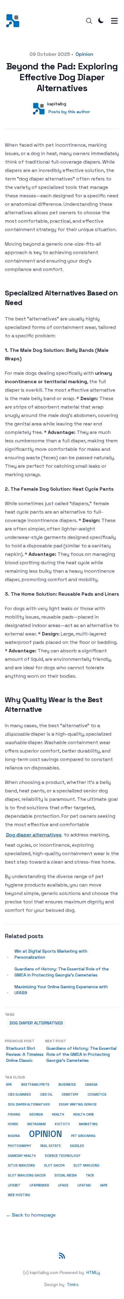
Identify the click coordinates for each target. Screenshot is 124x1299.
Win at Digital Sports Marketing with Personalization (50, 954)
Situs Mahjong (21, 1165)
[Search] (89, 20)
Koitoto (62, 1124)
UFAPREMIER (39, 1185)
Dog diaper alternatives (33, 835)
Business (67, 1084)
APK (9, 1085)
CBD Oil (46, 1095)
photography (19, 1146)
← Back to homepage (31, 1215)
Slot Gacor (54, 1165)
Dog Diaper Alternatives (36, 1023)
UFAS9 (63, 1185)
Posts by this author (69, 111)
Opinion (84, 54)
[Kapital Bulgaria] (14, 20)
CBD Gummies (19, 1095)
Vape (103, 1185)
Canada (91, 1085)
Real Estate (50, 1146)
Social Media (65, 1175)
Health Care (83, 1114)
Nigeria (14, 1136)
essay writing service (78, 1104)
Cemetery (70, 1095)
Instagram (36, 1124)
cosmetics (97, 1094)
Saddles (77, 1146)
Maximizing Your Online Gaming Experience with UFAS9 (61, 989)
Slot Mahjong (86, 1165)
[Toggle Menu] (114, 21)
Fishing (14, 1114)
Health (58, 1114)
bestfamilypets (35, 1084)
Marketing (88, 1124)
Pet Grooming (83, 1136)
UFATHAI (84, 1185)
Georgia (36, 1114)
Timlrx (73, 1284)
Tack (90, 1175)
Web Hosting (19, 1195)
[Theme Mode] (101, 20)
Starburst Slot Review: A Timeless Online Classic (25, 1054)
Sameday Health (22, 1156)
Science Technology (62, 1156)
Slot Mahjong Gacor (26, 1175)
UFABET (14, 1185)
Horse (13, 1124)
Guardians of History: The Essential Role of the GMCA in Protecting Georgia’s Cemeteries (61, 972)
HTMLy (93, 1272)
